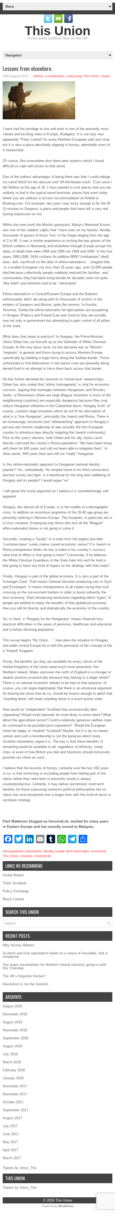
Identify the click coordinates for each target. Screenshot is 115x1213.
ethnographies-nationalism (22, 851)
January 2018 (13, 1078)
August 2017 (12, 1118)
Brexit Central (13, 899)
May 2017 (10, 1142)
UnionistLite (42, 856)
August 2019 (12, 1022)
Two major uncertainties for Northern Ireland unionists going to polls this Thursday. (55, 966)
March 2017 (12, 1158)
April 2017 (10, 1150)
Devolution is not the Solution (25, 984)
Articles (38, 76)
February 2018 (14, 1070)
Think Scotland (14, 883)
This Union (57, 31)
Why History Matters (18, 945)
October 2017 (13, 1102)
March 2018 (12, 1062)
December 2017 (15, 1086)
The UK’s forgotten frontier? (24, 976)
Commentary (54, 76)
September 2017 (15, 1110)
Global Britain (13, 875)
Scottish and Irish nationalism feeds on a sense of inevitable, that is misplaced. (55, 955)
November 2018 (15, 1030)
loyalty (59, 851)
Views (105, 76)
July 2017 (10, 1126)
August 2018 (12, 1046)
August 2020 (12, 1006)
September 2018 (15, 1038)
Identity (48, 851)
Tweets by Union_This (20, 1168)
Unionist (26, 856)
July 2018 (10, 1054)
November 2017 (15, 1094)
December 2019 (15, 1014)
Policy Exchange (16, 891)
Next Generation (78, 851)
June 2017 (11, 1134)
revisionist (98, 851)
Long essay (74, 76)
